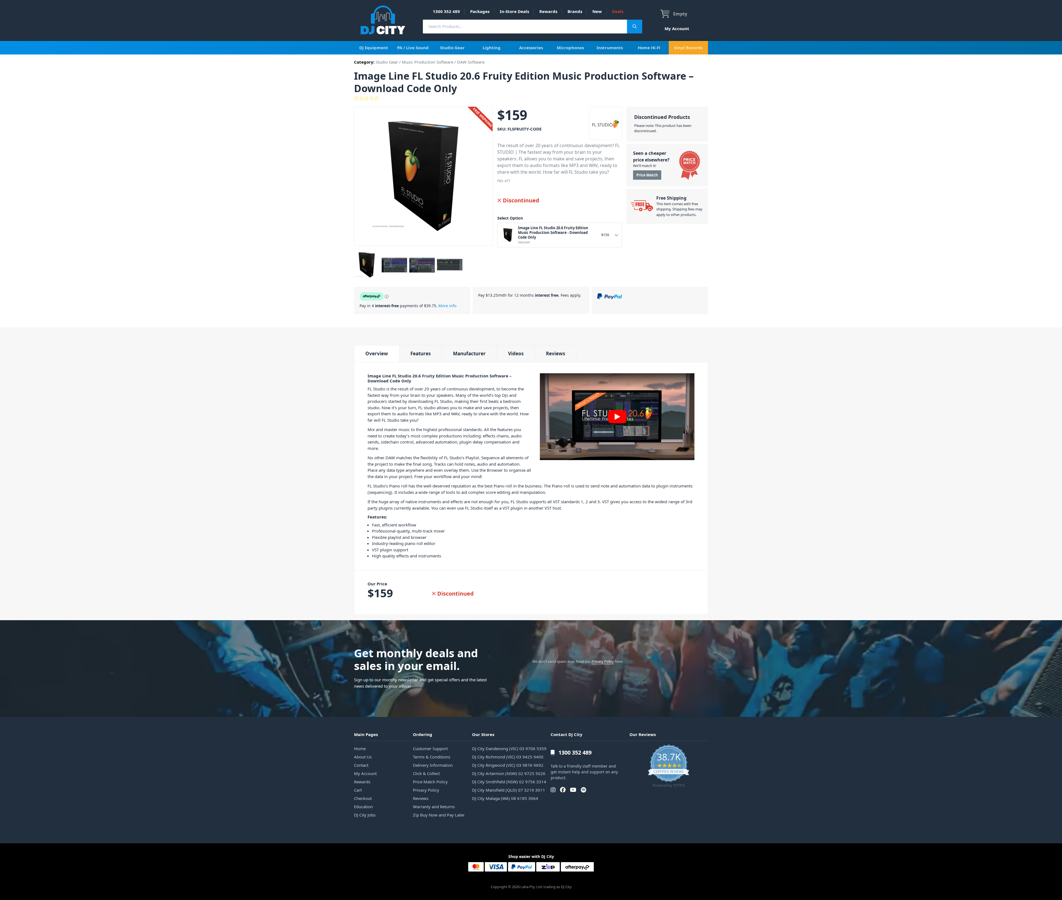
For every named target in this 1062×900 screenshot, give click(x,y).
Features (420, 353)
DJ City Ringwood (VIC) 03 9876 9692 (507, 765)
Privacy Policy (603, 661)
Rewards (548, 11)
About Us (363, 757)
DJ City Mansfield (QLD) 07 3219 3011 (508, 790)
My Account (677, 28)
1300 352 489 (446, 11)
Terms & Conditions (431, 757)
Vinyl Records (688, 47)
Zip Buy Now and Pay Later (439, 815)
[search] (525, 26)
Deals (617, 11)
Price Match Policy (430, 781)
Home (360, 748)
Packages (480, 11)
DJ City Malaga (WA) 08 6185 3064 (505, 798)
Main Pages (366, 734)
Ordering (422, 734)
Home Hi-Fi (649, 47)
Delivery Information (433, 765)
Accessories (531, 47)
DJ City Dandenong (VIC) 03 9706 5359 (509, 748)
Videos (516, 353)
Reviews (555, 353)
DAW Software (471, 62)
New (597, 11)
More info (447, 305)
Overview (376, 353)
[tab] (376, 353)
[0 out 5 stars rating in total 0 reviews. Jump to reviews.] (531, 98)
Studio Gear (452, 47)
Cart (358, 790)
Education (363, 806)
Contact (361, 765)
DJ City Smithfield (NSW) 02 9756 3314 (509, 781)
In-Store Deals (514, 11)
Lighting (492, 47)
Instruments (610, 47)
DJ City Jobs (365, 815)
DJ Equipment (373, 47)
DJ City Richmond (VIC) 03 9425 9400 (507, 757)
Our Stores (483, 734)
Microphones (570, 47)
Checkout (363, 798)
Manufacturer (469, 353)
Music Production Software (427, 62)
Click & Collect (426, 773)
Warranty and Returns (434, 806)
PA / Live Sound (413, 47)
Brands (575, 11)
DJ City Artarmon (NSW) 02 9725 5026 (508, 773)
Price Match (647, 175)
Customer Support (430, 748)
